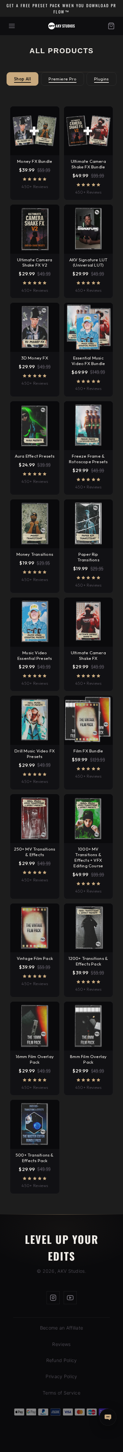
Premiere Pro (62, 78)
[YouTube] (70, 1297)
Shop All (22, 78)
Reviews (61, 1344)
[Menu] (11, 26)
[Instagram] (53, 1297)
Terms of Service (61, 1393)
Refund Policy (61, 1360)
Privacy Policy (61, 1376)
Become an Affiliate (61, 1328)
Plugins (101, 78)
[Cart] (111, 26)
